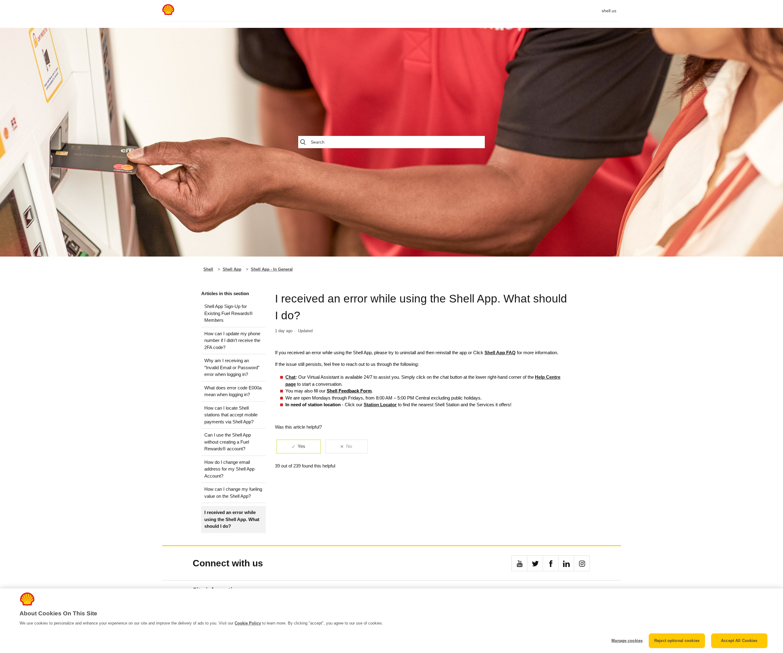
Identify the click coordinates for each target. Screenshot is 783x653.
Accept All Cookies (739, 640)
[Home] (168, 13)
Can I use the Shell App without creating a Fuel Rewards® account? (227, 441)
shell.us (609, 10)
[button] (519, 563)
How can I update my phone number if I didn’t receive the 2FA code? (232, 340)
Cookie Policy (248, 623)
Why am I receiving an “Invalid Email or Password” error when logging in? (231, 367)
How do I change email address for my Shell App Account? (229, 469)
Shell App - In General (272, 269)
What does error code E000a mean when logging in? (233, 391)
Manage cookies (627, 640)
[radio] (298, 446)
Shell (208, 269)
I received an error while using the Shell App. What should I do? (231, 519)
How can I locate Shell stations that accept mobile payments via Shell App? (231, 414)
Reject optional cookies (677, 640)
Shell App (232, 269)
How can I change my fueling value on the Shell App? (233, 492)
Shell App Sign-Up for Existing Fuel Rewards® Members (228, 313)
